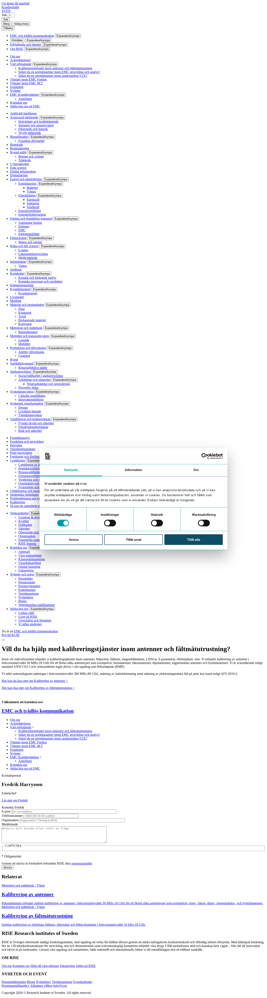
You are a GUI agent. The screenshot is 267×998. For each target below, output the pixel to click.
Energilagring (27, 183)
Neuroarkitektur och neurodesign (48, 384)
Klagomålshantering (31, 559)
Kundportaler (10, 7)
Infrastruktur (18, 261)
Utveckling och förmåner (34, 620)
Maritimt (15, 301)
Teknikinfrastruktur (22, 449)
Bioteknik (16, 144)
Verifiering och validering (35, 479)
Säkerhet (24, 528)
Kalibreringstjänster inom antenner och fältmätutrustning (55, 68)
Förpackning (18, 238)
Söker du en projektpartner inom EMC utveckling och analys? (59, 72)
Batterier (32, 187)
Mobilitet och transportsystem (29, 336)
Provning (16, 445)
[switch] (110, 523)
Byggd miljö (18, 152)
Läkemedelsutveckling (33, 254)
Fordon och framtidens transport (31, 218)
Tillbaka (8, 28)
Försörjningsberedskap (33, 427)
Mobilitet (24, 344)
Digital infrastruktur (23, 171)
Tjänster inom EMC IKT (26, 83)
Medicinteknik (27, 257)
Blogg (22, 601)
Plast (21, 309)
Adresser (24, 551)
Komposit (24, 312)
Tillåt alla (193, 539)
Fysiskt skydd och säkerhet (36, 423)
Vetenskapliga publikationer (36, 605)
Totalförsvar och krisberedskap (30, 419)
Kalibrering (17, 502)
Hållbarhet (25, 525)
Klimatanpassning (22, 285)
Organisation (26, 536)
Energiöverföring (29, 211)
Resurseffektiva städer (32, 367)
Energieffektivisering (32, 214)
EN (8, 11)
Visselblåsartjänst (29, 563)
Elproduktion (27, 195)
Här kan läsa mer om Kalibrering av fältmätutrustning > (38, 688)
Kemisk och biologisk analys (37, 277)
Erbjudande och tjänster (25, 44)
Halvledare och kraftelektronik (38, 121)
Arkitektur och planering (34, 379)
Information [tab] (133, 470)
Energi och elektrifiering (26, 179)
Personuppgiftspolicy (15, 985)
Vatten (22, 266)
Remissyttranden (29, 586)
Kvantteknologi (20, 289)
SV (4, 11)
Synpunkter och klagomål (35, 487)
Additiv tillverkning (31, 352)
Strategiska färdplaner (24, 494)
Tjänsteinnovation (30, 415)
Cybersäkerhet (19, 164)
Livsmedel (17, 297)
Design (23, 407)
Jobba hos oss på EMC (25, 106)
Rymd (14, 359)
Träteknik (24, 160)
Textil (22, 316)
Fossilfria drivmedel (31, 141)
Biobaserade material (32, 320)
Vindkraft (33, 207)
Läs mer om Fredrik (15, 800)
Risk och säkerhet (30, 430)
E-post (6, 811)
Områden (17, 40)
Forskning (16, 87)
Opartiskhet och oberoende (36, 483)
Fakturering (26, 570)
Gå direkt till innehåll (15, 3)
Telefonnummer (12, 815)
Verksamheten (19, 513)
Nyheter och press (22, 574)
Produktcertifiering (30, 468)
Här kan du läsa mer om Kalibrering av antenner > (35, 681)
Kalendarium (26, 590)
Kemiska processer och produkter (40, 281)
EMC (22, 230)
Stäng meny (21, 23)
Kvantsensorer (27, 293)
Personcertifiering (30, 472)
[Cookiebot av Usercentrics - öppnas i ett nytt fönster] (204, 456)
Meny (6, 23)
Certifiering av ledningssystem (38, 464)
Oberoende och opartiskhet (36, 532)
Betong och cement (31, 156)
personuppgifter (82, 863)
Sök (4, 15)
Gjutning (24, 356)
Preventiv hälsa (28, 387)
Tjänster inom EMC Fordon (28, 79)
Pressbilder (25, 578)
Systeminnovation (22, 391)
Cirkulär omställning (31, 395)
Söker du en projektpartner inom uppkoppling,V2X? (52, 75)
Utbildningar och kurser (25, 491)
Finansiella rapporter (31, 540)
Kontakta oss (18, 102)
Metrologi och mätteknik (26, 328)
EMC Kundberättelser (24, 94)
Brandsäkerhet (19, 148)
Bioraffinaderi (19, 136)
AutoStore (25, 99)
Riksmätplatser (28, 332)
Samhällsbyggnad (21, 363)
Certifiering (17, 460)
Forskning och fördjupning (27, 456)
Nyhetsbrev (26, 597)
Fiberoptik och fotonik (33, 129)
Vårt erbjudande (20, 64)
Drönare (23, 226)
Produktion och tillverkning (28, 348)
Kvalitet (23, 521)
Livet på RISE (27, 616)
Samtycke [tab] (71, 470)
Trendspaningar (28, 593)
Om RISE (16, 49)
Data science (18, 167)
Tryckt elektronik (29, 133)
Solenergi (33, 203)
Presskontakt (26, 582)
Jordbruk (16, 269)
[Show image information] (3, 639)
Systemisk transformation (26, 403)
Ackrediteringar (20, 60)
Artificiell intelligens (23, 113)
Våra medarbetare (30, 555)
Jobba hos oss (19, 609)
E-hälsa (23, 250)
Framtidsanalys (20, 438)
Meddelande (10, 824)
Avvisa (73, 539)
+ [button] (33, 727)
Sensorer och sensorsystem (36, 125)
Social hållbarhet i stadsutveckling (40, 376)
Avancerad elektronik (24, 117)
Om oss (15, 56)
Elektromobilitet (28, 234)
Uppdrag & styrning (31, 517)
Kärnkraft (33, 199)
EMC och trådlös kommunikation (32, 35)
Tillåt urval (133, 539)
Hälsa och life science (24, 246)
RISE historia (27, 543)
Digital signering (29, 566)
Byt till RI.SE (11, 635)
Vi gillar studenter (30, 624)
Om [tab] (196, 470)
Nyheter (15, 90)
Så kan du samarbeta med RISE (31, 506)
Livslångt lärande (29, 411)
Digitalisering (19, 175)
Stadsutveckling (20, 371)
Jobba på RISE (86, 966)
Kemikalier (17, 273)
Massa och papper (30, 242)
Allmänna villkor (41, 985)
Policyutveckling (21, 453)
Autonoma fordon (30, 222)
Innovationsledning (31, 399)
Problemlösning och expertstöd (30, 498)
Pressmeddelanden (14, 982)
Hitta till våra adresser (44, 966)
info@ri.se (60, 985)
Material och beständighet (27, 305)
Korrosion (25, 324)
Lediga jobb (26, 613)
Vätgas (31, 191)
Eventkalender (82, 982)
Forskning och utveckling (27, 441)
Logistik (23, 340)
